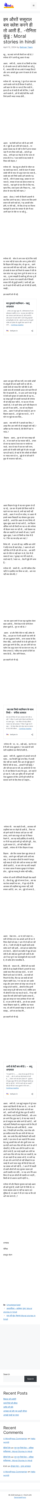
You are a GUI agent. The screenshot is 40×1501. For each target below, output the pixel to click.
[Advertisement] (20, 121)
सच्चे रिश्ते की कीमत (10, 1403)
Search (6, 1374)
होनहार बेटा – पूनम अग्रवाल (21, 1466)
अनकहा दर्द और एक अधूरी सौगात (15, 1411)
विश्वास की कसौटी (9, 1399)
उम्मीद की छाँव (8, 1407)
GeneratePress (20, 1497)
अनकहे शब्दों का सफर (11, 1415)
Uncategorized (13, 1305)
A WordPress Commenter (15, 1438)
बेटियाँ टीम (7, 1448)
